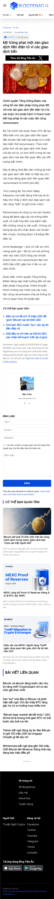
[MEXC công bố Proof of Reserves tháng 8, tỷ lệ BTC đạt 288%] (27, 576)
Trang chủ (7, 28)
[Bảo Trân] (27, 383)
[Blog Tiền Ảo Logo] (27, 5)
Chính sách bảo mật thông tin (14, 891)
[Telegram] (28, 366)
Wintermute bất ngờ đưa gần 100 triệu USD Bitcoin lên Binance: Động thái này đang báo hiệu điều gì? (27, 749)
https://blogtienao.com (27, 398)
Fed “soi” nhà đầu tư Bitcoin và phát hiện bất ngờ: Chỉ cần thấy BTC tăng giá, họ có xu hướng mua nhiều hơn (25, 702)
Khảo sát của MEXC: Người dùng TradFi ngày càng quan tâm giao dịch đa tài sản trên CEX (26, 648)
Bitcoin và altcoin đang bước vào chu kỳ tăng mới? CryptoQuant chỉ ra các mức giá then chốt (25, 686)
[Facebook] (15, 366)
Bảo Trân (24, 32)
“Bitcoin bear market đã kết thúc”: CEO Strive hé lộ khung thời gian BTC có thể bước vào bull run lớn (27, 718)
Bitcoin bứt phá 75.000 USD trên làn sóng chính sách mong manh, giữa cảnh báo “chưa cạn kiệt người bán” (26, 539)
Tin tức (15, 28)
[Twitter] (21, 366)
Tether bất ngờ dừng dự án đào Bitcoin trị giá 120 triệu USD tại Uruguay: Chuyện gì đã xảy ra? (26, 734)
